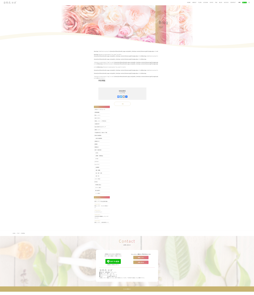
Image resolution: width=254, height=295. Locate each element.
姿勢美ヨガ (97, 141)
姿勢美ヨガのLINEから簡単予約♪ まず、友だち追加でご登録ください (113, 255)
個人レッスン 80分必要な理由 (101, 200)
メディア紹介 (97, 179)
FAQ (216, 2)
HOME (189, 2)
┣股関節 (97, 167)
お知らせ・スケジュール (100, 109)
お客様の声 (97, 124)
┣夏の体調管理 (98, 138)
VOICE (211, 2)
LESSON (205, 2)
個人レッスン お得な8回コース (102, 221)
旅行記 (96, 181)
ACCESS (226, 2)
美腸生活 (96, 147)
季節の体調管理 (98, 135)
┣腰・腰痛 (97, 170)
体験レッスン (141, 257)
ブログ (18, 233)
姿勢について (97, 129)
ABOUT (194, 2)
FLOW (199, 2)
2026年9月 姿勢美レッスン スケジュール (101, 216)
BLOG (220, 2)
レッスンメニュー (98, 211)
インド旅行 (97, 193)
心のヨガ (96, 161)
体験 (239, 2)
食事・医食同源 (98, 150)
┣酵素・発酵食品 (99, 155)
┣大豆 (96, 158)
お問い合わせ (141, 262)
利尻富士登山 (98, 184)
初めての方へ (97, 118)
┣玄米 (96, 152)
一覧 (122, 104)
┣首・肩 (97, 176)
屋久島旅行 (97, 190)
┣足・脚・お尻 (98, 173)
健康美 (96, 144)
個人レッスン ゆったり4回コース (102, 206)
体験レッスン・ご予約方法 (100, 121)
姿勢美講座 (97, 112)
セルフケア (97, 164)
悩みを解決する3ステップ (100, 126)
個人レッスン (97, 115)
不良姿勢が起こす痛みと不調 (101, 132)
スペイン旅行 (98, 187)
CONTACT (233, 2)
